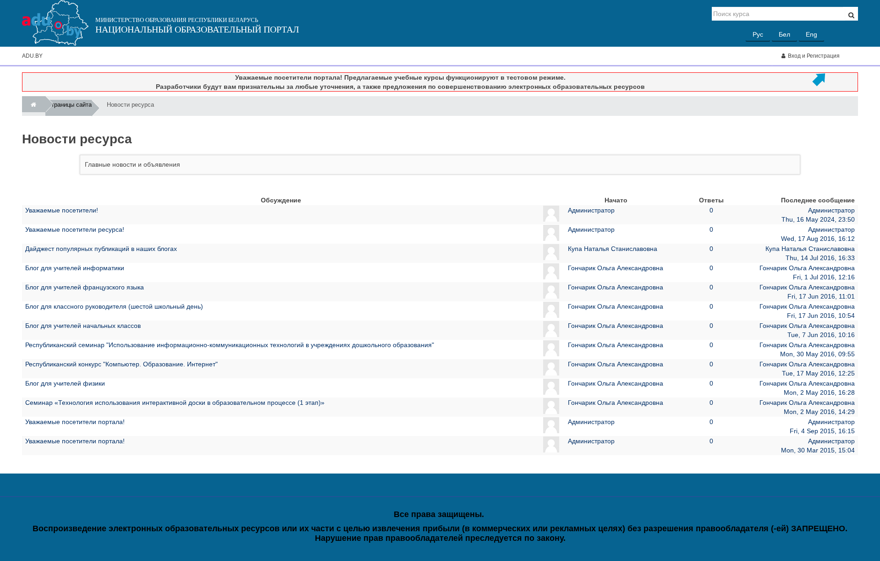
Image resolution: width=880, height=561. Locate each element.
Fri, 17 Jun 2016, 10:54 (821, 315)
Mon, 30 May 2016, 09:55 (817, 354)
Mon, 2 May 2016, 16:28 (819, 392)
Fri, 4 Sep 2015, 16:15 (822, 431)
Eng (811, 34)
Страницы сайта (69, 104)
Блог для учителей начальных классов (83, 325)
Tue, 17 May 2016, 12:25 (818, 373)
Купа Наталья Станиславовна (612, 248)
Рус (758, 34)
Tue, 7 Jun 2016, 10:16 (821, 334)
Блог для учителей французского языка (84, 287)
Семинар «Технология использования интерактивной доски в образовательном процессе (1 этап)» (174, 402)
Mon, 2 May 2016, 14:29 (819, 411)
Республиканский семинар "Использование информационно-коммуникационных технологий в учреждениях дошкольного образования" (229, 345)
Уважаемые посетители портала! (75, 421)
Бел (784, 34)
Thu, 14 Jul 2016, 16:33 (820, 257)
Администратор (591, 210)
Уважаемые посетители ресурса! (74, 229)
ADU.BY (32, 56)
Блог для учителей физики (65, 383)
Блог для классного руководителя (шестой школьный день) (114, 306)
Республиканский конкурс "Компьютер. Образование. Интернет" (121, 364)
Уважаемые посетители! (61, 210)
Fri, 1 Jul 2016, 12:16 (824, 277)
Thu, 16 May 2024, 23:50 (818, 219)
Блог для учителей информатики (74, 268)
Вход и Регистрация (814, 56)
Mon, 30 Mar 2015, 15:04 (818, 450)
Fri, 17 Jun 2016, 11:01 (821, 296)
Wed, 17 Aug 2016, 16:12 (818, 238)
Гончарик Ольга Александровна (615, 268)
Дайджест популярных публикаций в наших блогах (101, 248)
